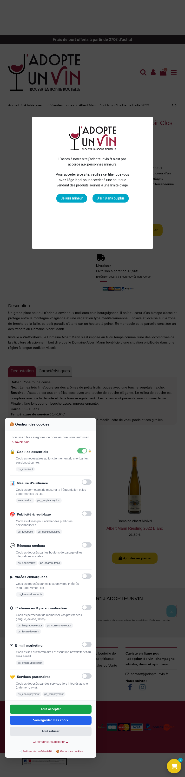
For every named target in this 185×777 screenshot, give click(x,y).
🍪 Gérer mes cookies (69, 751)
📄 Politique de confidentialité (35, 751)
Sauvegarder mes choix (50, 720)
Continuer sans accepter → (50, 742)
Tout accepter (51, 709)
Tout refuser (50, 731)
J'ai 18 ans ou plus (111, 198)
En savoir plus (20, 442)
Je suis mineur (72, 198)
